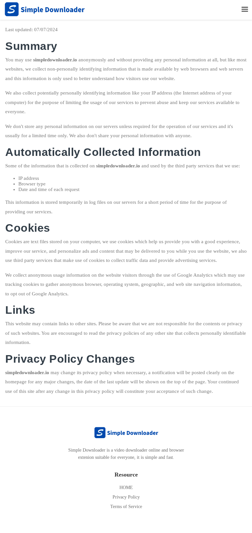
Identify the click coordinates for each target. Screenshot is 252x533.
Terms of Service (126, 506)
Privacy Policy (126, 497)
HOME (126, 487)
